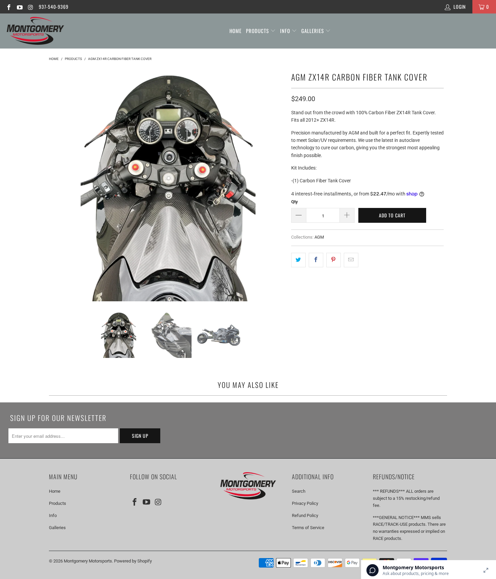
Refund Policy (305, 515)
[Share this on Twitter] (298, 260)
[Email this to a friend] (351, 260)
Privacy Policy (305, 503)
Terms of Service (308, 527)
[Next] (278, 185)
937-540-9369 (53, 6)
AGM (319, 237)
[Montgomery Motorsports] (35, 31)
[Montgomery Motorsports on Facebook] (8, 6)
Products (258, 30)
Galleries (313, 30)
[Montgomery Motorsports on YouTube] (19, 6)
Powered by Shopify (133, 560)
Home (235, 30)
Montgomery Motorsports (88, 560)
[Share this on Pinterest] (333, 260)
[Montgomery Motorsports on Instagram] (30, 6)
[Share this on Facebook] (316, 260)
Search (298, 491)
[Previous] (58, 185)
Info (286, 30)
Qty (294, 201)
